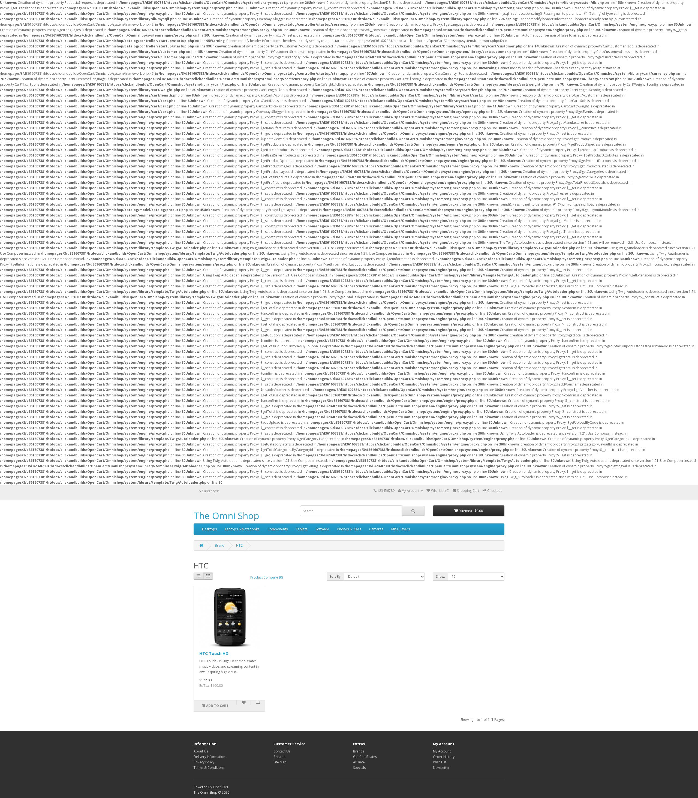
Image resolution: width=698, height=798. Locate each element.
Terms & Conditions (209, 767)
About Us (201, 751)
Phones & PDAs (349, 529)
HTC (239, 545)
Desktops (209, 529)
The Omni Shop (226, 516)
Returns (279, 756)
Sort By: (335, 576)
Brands (358, 751)
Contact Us (281, 751)
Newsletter (441, 767)
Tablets (301, 529)
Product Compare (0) (266, 577)
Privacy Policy (204, 762)
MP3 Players (400, 529)
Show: (440, 576)
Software (322, 529)
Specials (359, 767)
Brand (219, 545)
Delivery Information (209, 756)
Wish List (439, 762)
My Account (442, 751)
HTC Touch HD (213, 653)
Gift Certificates (365, 756)
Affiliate (359, 762)
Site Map (280, 762)
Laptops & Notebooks (242, 529)
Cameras (376, 529)
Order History (444, 756)
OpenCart (220, 787)
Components (277, 529)
